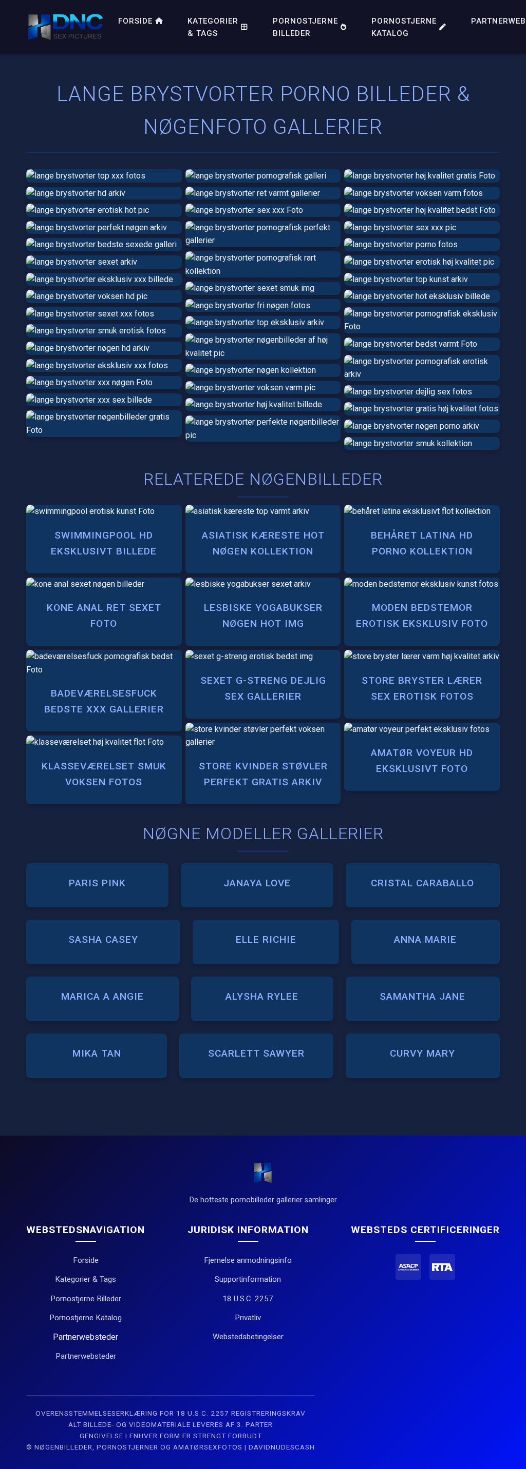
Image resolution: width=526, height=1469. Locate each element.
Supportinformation (248, 1279)
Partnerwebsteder (85, 1356)
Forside (135, 21)
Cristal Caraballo (422, 883)
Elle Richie (266, 939)
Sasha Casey (103, 939)
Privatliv (248, 1317)
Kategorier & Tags (212, 27)
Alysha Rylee (262, 996)
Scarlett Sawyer (256, 1053)
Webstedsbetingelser (248, 1336)
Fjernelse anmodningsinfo (248, 1260)
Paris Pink (97, 883)
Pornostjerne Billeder (305, 27)
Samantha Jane (422, 996)
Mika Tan (96, 1053)
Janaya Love (257, 883)
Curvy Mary (422, 1053)
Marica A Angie (102, 996)
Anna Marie (425, 939)
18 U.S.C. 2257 (247, 1298)
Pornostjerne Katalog (404, 27)
